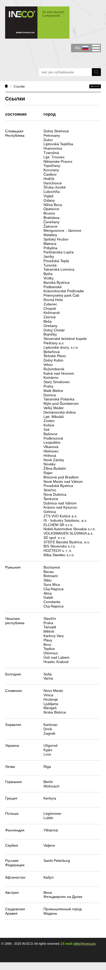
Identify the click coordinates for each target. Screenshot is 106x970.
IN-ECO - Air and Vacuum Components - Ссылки (34, 20)
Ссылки (19, 86)
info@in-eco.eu (84, 944)
